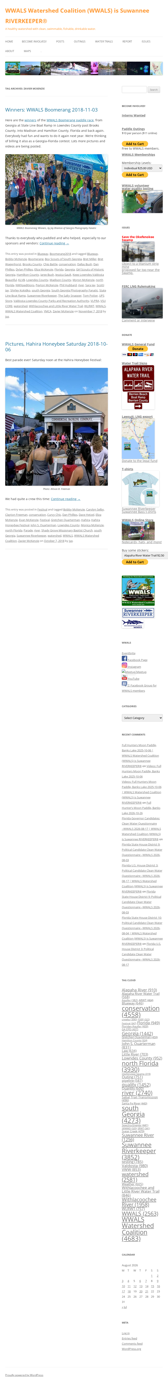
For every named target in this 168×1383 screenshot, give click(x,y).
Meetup (141, 672)
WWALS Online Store (137, 520)
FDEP (144, 1019)
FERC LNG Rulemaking (138, 286)
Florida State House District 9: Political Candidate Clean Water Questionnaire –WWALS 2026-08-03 (141, 901)
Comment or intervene (138, 320)
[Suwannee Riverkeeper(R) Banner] (138, 617)
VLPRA (95, 301)
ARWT (146, 1000)
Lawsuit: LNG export (137, 416)
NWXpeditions (25, 285)
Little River (135, 1054)
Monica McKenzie (92, 525)
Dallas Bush (84, 264)
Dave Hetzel (86, 515)
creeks (129, 1019)
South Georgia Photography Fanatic (74, 290)
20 (140, 1291)
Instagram (134, 667)
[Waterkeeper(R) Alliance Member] (133, 627)
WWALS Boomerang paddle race (70, 120)
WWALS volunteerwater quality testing (137, 187)
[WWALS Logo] (138, 605)
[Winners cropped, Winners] (56, 223)
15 (152, 1286)
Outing (132, 1076)
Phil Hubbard (68, 285)
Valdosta (135, 1165)
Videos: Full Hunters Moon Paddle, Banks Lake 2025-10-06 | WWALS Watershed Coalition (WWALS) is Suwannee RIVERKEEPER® (141, 792)
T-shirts (127, 469)
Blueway (42, 254)
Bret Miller (89, 259)
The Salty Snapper (70, 296)
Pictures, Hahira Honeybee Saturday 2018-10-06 (56, 346)
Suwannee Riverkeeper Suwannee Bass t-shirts (139, 510)
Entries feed (129, 1338)
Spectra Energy (135, 1125)
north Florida (13, 530)
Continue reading (54, 243)
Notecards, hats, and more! (142, 542)
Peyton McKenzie (47, 285)
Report (127, 41)
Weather (132, 1184)
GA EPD (130, 1029)
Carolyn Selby (95, 509)
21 (146, 1291)
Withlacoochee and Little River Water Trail (56, 306)
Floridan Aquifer (135, 1026)
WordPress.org (131, 1349)
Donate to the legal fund (140, 461)
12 (134, 1286)
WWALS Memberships (138, 154)
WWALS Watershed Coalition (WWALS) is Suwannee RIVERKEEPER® (77, 16)
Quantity (133, 1088)
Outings (80, 41)
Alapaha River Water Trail (141, 995)
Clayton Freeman (16, 515)
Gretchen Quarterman (65, 520)
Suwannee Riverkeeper (42, 296)
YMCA (47, 311)
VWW (131, 1169)
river (81, 285)
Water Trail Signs (134, 363)
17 (123, 1291)
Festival (42, 509)
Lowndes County (37, 280)
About (9, 51)
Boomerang (36, 259)
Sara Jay (90, 285)
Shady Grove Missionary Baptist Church (67, 530)
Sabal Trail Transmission (140, 1098)
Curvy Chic (54, 515)
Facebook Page (137, 660)
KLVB (21, 280)
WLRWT (89, 306)
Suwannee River (138, 1137)
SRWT (144, 1128)
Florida (58, 269)
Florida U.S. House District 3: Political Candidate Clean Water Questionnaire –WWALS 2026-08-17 (141, 954)
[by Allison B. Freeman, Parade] (56, 484)
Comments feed (132, 1344)
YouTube (133, 679)
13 (140, 1286)
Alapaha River (139, 989)
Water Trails (104, 41)
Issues (146, 41)
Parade (28, 530)
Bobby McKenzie (16, 259)
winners (30, 120)
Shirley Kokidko (20, 290)
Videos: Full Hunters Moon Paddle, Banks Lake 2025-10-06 (141, 771)
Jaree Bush (47, 275)
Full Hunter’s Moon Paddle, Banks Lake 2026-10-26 (141, 808)
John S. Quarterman (43, 525)
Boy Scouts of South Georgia (63, 259)
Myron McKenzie (83, 280)
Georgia (70, 269)
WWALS (101, 306)
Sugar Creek (133, 1131)
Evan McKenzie (28, 520)
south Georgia (41, 290)
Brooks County (32, 264)
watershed (21, 306)
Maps (27, 51)
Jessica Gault (63, 275)
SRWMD (129, 1128)
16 (158, 1286)
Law (129, 1050)
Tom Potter (90, 296)
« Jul (124, 1307)
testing (132, 1161)
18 (129, 1291)
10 (123, 1286)
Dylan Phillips (24, 269)
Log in (126, 1333)
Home (9, 41)
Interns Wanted (133, 115)
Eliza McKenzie (43, 269)
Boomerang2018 (60, 254)
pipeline (132, 1080)
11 (129, 1286)
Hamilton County (28, 275)
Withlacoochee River (139, 1202)
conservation (67, 264)
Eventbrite (128, 653)
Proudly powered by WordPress (24, 1375)
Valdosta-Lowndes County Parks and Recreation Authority (51, 301)
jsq (7, 316)
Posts (60, 41)
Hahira (85, 520)
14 (146, 1286)
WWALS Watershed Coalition (23, 311)
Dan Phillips (69, 515)
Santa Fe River (134, 1103)
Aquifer (130, 1000)
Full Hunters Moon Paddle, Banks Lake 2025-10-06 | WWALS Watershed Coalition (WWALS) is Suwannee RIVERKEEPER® (140, 755)
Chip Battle (50, 264)
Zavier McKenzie (63, 311)
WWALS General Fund (138, 344)
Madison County (60, 280)
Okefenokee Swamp (136, 1073)
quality (136, 1084)
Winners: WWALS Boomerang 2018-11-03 (51, 109)
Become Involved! (34, 41)
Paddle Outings (133, 129)
